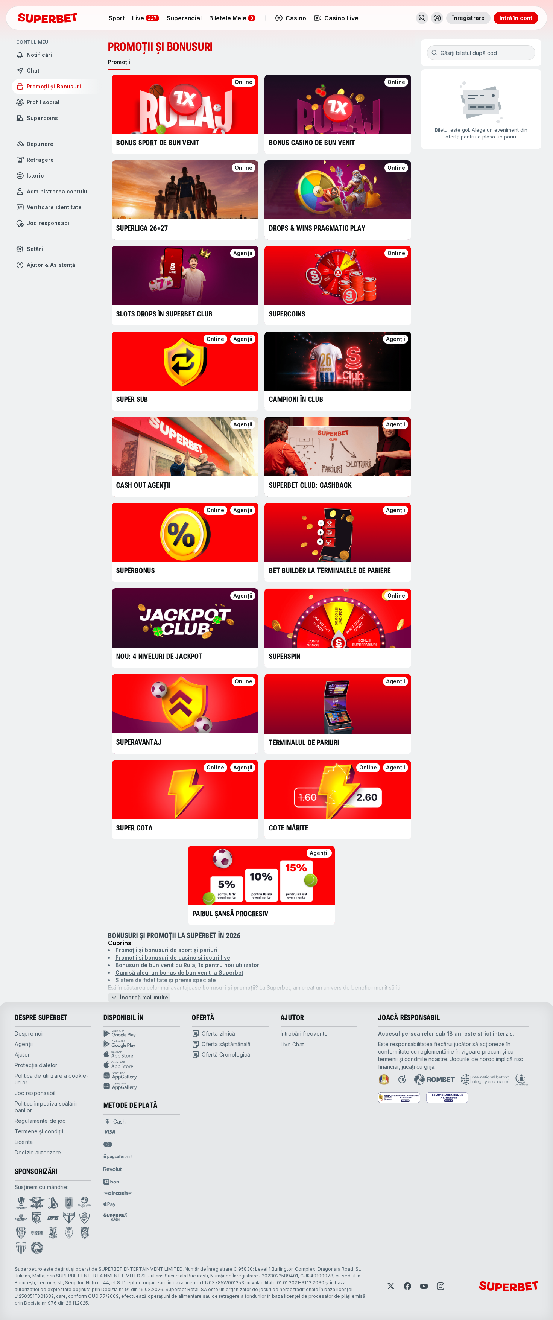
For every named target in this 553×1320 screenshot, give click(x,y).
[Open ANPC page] (399, 1098)
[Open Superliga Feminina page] (21, 1218)
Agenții (24, 1044)
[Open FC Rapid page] (37, 1203)
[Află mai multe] (437, 18)
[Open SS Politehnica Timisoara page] (69, 1233)
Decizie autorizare (38, 1152)
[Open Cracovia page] (69, 1203)
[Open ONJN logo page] (384, 1080)
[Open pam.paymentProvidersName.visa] (109, 1132)
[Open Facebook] (407, 1286)
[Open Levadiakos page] (21, 1248)
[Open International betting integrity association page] (485, 1080)
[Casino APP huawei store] (141, 1086)
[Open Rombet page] (434, 1080)
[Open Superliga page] (21, 1203)
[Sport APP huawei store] (141, 1076)
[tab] (119, 62)
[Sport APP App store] (141, 1054)
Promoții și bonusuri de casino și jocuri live (172, 957)
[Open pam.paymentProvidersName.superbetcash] (115, 1217)
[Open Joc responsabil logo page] (521, 1080)
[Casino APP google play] (141, 1044)
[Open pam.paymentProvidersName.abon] (111, 1181)
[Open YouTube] (424, 1286)
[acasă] (47, 18)
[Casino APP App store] (141, 1065)
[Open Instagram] (440, 1286)
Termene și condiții (39, 1131)
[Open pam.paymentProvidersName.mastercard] (107, 1144)
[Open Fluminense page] (84, 1218)
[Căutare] (422, 18)
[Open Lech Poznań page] (53, 1233)
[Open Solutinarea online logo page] (447, 1098)
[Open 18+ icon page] (402, 1080)
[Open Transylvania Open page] (84, 1203)
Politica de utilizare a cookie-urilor (51, 1079)
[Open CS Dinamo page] (36, 1218)
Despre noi (29, 1033)
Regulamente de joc (40, 1121)
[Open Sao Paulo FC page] (69, 1218)
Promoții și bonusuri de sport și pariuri (166, 950)
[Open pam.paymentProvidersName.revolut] (112, 1169)
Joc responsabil (35, 1093)
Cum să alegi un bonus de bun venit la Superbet (179, 972)
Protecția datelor (36, 1065)
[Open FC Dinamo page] (53, 1203)
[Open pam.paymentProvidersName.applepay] (109, 1204)
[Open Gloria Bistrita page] (21, 1233)
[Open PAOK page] (85, 1233)
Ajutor (22, 1054)
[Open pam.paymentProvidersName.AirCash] (118, 1193)
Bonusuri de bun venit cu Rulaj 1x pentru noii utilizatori (188, 965)
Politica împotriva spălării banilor (46, 1106)
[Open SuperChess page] (37, 1233)
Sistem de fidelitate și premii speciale (165, 980)
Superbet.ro (28, 1269)
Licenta (24, 1142)
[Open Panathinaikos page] (37, 1248)
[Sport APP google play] (141, 1033)
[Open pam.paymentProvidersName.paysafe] (117, 1156)
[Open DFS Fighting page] (53, 1218)
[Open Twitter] (391, 1286)
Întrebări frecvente (304, 1033)
